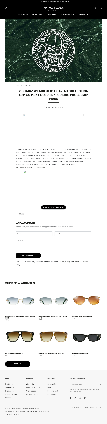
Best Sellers (10, 384)
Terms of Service (81, 262)
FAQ (49, 387)
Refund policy (9, 411)
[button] (6, 8)
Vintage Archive (11, 394)
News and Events (26, 85)
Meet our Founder (33, 387)
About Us (30, 384)
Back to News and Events (54, 207)
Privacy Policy (64, 262)
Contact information (13, 414)
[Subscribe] (100, 384)
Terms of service (32, 411)
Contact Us (51, 384)
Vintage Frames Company (19, 408)
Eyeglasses (9, 391)
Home (17, 85)
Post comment (28, 255)
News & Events (32, 394)
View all (17, 364)
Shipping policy (44, 411)
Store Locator (31, 391)
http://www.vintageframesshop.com (30, 167)
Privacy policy (20, 411)
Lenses (8, 398)
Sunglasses (10, 387)
